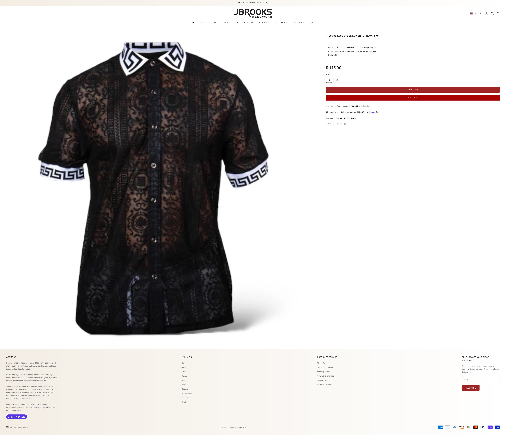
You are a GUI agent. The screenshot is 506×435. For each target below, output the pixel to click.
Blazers (263, 23)
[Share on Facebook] (334, 124)
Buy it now (413, 98)
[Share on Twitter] (338, 124)
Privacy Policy (322, 380)
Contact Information (325, 367)
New (193, 23)
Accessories (280, 23)
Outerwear (299, 23)
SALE (312, 23)
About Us (321, 363)
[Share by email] (345, 124)
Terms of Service (324, 385)
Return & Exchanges (325, 376)
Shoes (225, 23)
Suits (203, 23)
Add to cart (413, 90)
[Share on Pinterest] (341, 124)
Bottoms (249, 23)
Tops (236, 23)
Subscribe (471, 388)
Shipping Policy (323, 372)
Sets (213, 23)
